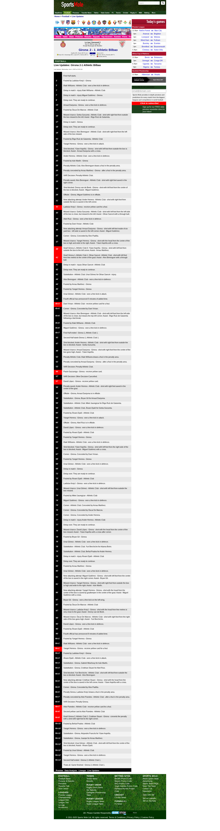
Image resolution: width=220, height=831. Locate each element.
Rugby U (133, 13)
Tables (96, 13)
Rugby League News (95, 801)
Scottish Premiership (140, 71)
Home (58, 37)
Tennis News (92, 779)
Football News (64, 779)
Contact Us (147, 789)
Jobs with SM (148, 795)
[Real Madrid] (130, 24)
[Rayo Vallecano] (120, 24)
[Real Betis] (125, 24)
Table (65, 37)
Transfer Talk (64, 786)
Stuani (79, 53)
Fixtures (79, 37)
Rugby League (95, 798)
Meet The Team (149, 786)
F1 (113, 13)
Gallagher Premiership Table (96, 793)
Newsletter (147, 791)
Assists (117, 37)
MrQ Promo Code (122, 784)
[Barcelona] (73, 24)
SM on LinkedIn (149, 798)
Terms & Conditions (117, 817)
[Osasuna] (115, 24)
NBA (140, 13)
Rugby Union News (95, 787)
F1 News (118, 804)
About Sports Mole (150, 779)
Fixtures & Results (66, 781)
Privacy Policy (133, 817)
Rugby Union (94, 785)
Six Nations (91, 790)
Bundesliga (63, 807)
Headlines (58, 13)
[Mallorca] (109, 24)
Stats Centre (105, 13)
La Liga (61, 805)
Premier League (138, 27)
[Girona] (99, 24)
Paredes (108, 54)
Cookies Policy (147, 817)
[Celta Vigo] (78, 24)
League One (63, 800)
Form (124, 37)
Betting (146, 13)
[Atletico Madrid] (68, 24)
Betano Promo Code (123, 781)
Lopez (75, 54)
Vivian (99, 54)
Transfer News (86, 13)
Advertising (147, 781)
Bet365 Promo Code (123, 779)
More (153, 13)
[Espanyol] (89, 24)
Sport (155, 79)
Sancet (99, 53)
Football (67, 13)
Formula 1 (120, 801)
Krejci (59, 54)
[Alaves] (57, 24)
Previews (76, 13)
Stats (71, 37)
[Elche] (83, 24)
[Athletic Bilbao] (62, 24)
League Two (63, 802)
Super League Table (95, 804)
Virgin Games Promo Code (126, 786)
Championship (64, 797)
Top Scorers (106, 37)
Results (87, 37)
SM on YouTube (149, 801)
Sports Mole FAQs (150, 784)
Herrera (82, 54)
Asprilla (73, 53)
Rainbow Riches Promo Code (125, 790)
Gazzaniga (67, 54)
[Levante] (104, 24)
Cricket (125, 13)
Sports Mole (150, 776)
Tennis (118, 13)
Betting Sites (122, 776)
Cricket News (120, 797)
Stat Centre (63, 789)
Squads (96, 37)
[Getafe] (94, 24)
